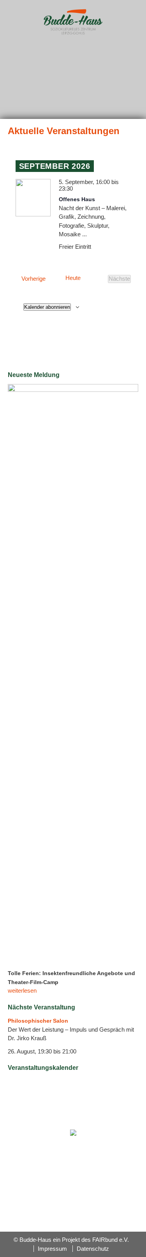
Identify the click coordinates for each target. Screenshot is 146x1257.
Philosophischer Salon (38, 1021)
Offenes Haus (77, 199)
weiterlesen (22, 990)
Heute (73, 278)
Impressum (52, 1248)
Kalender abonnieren (47, 307)
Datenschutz (93, 1248)
